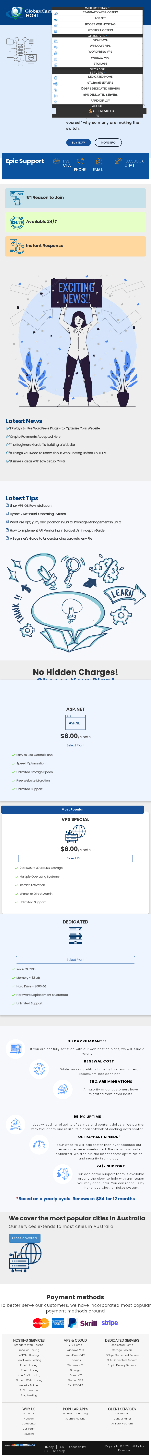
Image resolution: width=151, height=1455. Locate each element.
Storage (97, 69)
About (97, 106)
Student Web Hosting (29, 1380)
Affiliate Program (122, 1423)
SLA (46, 1451)
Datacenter (29, 1423)
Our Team (28, 1429)
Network (29, 1418)
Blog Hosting (29, 1395)
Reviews (29, 1434)
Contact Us (122, 1413)
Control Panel (122, 1418)
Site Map (59, 1451)
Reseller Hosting (28, 1350)
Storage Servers (122, 1350)
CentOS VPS (75, 1385)
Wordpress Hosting (75, 1413)
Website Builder (29, 1385)
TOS (61, 1447)
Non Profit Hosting (29, 1375)
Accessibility (77, 1447)
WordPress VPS (75, 1355)
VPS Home (75, 1345)
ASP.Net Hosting (29, 1355)
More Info (108, 143)
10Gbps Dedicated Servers (122, 1355)
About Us (29, 1413)
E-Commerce (29, 1390)
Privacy (49, 1447)
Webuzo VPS (75, 1365)
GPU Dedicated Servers (122, 1360)
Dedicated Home (122, 1345)
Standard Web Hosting (28, 1345)
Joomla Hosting (75, 1418)
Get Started (103, 111)
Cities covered (24, 1238)
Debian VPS (75, 1380)
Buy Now (78, 143)
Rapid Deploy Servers (122, 1365)
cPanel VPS (75, 1375)
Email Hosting (29, 1365)
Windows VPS (75, 1350)
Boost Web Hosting (29, 1360)
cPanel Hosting (29, 1370)
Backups (75, 1360)
